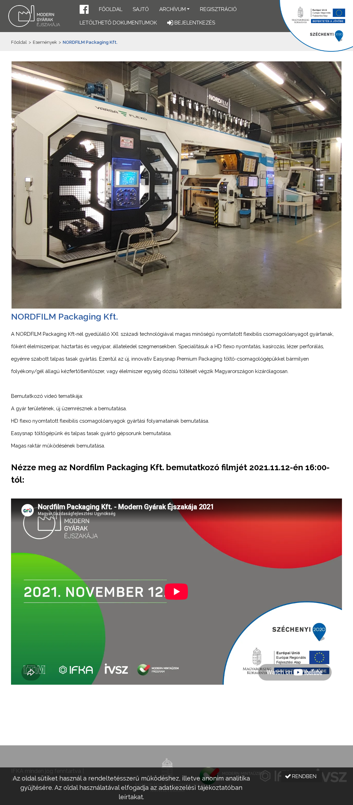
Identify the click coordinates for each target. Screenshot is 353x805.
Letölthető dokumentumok (118, 23)
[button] (84, 10)
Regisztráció (218, 9)
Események (45, 42)
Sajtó (141, 9)
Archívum (172, 9)
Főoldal (110, 9)
